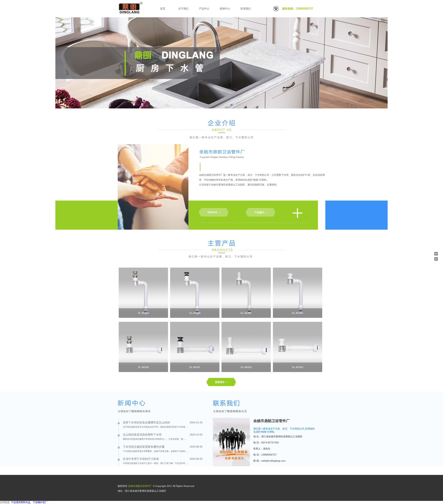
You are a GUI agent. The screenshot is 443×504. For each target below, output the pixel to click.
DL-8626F (194, 367)
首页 (162, 8)
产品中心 (204, 8)
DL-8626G (246, 367)
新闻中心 (225, 8)
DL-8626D (297, 313)
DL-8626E (143, 367)
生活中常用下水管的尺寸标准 (141, 458)
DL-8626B (194, 313)
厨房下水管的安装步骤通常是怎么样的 (146, 422)
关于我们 (183, 8)
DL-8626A (143, 313)
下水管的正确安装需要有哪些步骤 (143, 446)
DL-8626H (297, 367)
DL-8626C (246, 313)
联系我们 (246, 8)
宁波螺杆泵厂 (40, 502)
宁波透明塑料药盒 (20, 502)
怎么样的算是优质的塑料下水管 (142, 434)
